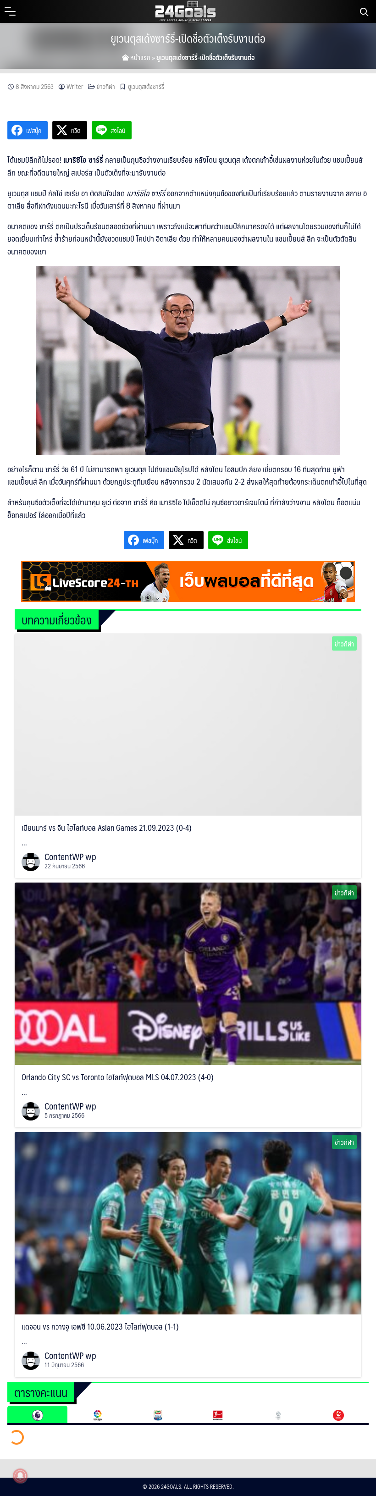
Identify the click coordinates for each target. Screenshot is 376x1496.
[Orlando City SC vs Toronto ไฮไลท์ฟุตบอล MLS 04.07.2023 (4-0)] (188, 972)
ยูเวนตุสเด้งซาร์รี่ (146, 86)
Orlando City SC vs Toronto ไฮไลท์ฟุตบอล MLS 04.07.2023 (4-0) (118, 1077)
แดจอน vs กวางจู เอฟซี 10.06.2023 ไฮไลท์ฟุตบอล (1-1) (100, 1326)
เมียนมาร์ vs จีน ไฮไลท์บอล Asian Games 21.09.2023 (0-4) (107, 827)
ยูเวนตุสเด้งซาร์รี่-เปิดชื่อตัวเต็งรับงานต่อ (188, 38)
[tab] (37, 1414)
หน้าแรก (139, 57)
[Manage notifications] (20, 1475)
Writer (74, 86)
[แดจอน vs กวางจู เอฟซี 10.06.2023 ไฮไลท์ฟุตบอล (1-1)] (188, 1222)
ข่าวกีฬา (106, 86)
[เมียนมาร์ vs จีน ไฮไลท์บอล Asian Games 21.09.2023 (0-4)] (188, 723)
